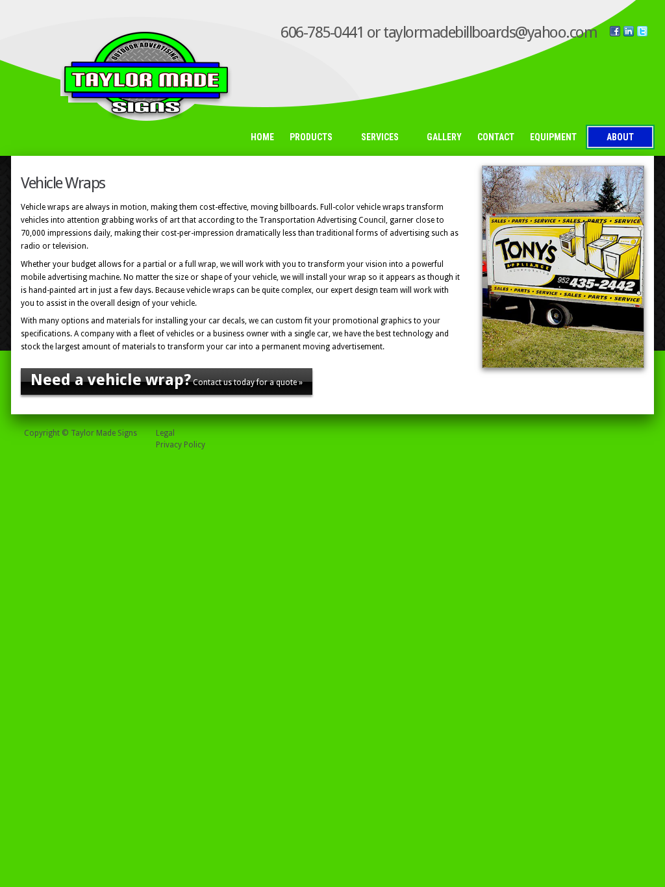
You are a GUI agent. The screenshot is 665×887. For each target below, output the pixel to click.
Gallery (444, 137)
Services (376, 138)
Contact (495, 137)
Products (307, 138)
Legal (165, 433)
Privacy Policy (180, 444)
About (620, 137)
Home (262, 137)
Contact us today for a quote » (167, 380)
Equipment (553, 137)
